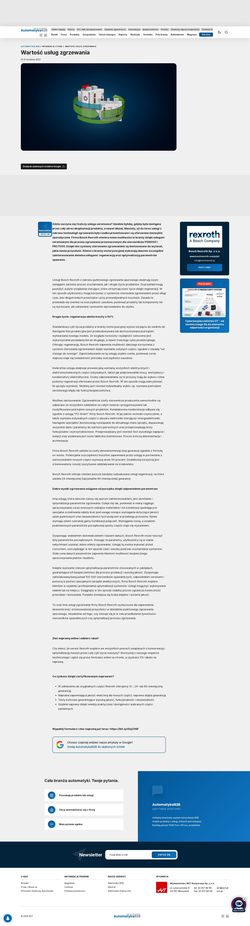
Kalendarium (177, 34)
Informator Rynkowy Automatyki (37, 891)
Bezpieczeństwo (150, 29)
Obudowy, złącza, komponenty (185, 29)
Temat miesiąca (107, 34)
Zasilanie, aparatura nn (115, 29)
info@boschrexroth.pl (204, 260)
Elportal (111, 887)
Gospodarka (89, 34)
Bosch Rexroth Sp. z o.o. (205, 251)
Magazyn (192, 34)
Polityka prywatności (74, 891)
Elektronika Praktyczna (119, 891)
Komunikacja (134, 29)
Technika (147, 34)
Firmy (64, 34)
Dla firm (206, 34)
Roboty (71, 29)
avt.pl (220, 891)
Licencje (68, 887)
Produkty (75, 34)
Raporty (123, 34)
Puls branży (162, 34)
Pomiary (164, 29)
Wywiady (135, 34)
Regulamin (69, 883)
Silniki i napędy (58, 29)
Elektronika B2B (116, 883)
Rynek (54, 34)
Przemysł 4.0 (208, 29)
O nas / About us (29, 887)
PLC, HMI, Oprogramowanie (89, 29)
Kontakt (25, 883)
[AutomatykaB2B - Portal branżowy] (34, 30)
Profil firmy (204, 267)
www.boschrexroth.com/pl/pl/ (204, 256)
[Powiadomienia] (8, 918)
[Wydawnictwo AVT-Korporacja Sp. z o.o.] (161, 888)
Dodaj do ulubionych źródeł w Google (42, 166)
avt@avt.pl (222, 887)
